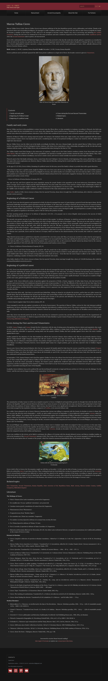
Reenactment (35, 13)
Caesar (15, 327)
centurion (98, 471)
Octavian (52, 429)
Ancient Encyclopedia (54, 13)
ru (96, 6)
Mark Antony (75, 486)
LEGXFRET (13, 5)
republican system (95, 34)
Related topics (61, 116)
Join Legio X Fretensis (42, 641)
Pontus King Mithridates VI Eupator (18, 319)
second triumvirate (18, 36)
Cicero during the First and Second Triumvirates (71, 113)
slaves (22, 471)
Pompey (98, 348)
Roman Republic (37, 486)
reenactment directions (65, 641)
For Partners (92, 13)
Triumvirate (90, 53)
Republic (95, 329)
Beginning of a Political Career (19, 116)
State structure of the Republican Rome (57, 486)
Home (16, 13)
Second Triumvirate (30, 436)
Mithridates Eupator (20, 488)
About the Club (72, 13)
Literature (60, 118)
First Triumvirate (12, 486)
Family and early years (17, 113)
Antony (92, 413)
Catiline (48, 408)
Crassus (28, 327)
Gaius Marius (11, 153)
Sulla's (12, 192)
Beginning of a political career (19, 118)
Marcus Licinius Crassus (88, 486)
